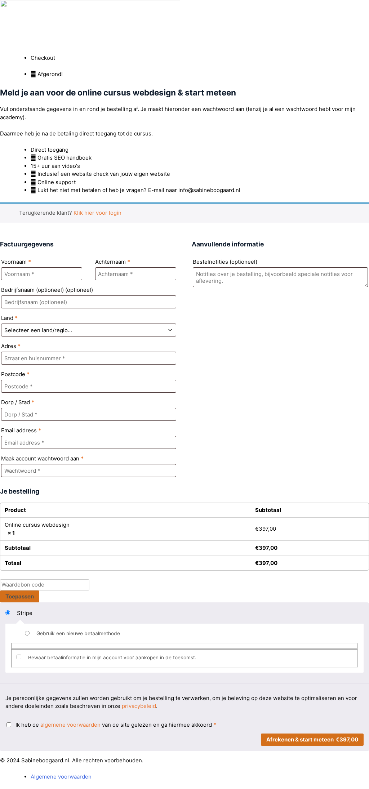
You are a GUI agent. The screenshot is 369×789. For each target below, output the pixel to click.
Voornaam (16, 261)
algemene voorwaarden (70, 724)
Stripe (24, 613)
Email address (21, 430)
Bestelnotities (225, 261)
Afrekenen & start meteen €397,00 (312, 739)
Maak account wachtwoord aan (42, 458)
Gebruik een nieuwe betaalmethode (78, 633)
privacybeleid (139, 706)
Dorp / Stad (17, 402)
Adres (11, 346)
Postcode (15, 374)
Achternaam (112, 261)
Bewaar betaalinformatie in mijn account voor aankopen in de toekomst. (112, 657)
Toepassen (19, 596)
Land (9, 318)
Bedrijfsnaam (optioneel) (47, 289)
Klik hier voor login (97, 212)
